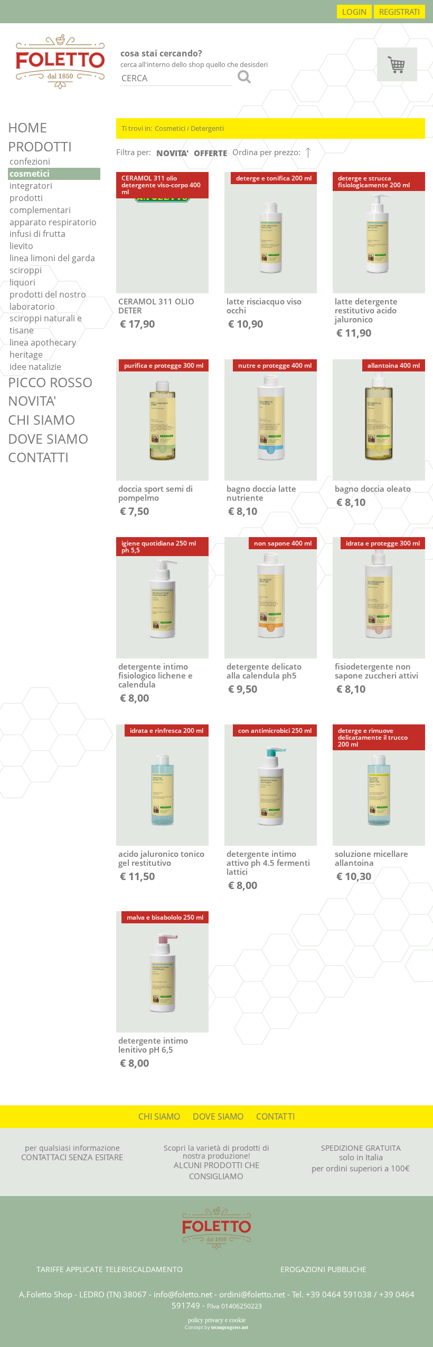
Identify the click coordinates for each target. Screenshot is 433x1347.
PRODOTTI (40, 146)
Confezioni (30, 161)
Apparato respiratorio (53, 222)
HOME (27, 127)
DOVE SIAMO (48, 438)
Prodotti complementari (40, 204)
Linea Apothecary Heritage (43, 348)
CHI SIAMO (41, 419)
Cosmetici (30, 173)
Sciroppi (26, 270)
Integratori (31, 186)
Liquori (22, 282)
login (354, 11)
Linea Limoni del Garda (52, 258)
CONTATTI (38, 457)
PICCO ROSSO (50, 382)
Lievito (21, 246)
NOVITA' (32, 400)
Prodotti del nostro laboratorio (48, 300)
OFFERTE (210, 153)
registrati (399, 11)
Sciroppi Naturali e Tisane (46, 324)
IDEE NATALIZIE (35, 366)
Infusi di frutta (37, 234)
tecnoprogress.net (229, 1327)
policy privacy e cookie (217, 1320)
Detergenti (207, 128)
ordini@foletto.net (252, 1294)
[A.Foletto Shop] (60, 60)
